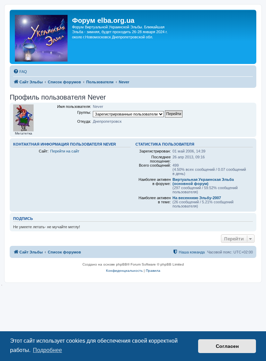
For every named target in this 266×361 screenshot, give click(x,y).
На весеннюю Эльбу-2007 (196, 198)
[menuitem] (20, 71)
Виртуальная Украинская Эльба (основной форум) (203, 181)
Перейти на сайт (64, 151)
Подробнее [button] (47, 350)
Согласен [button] (227, 346)
